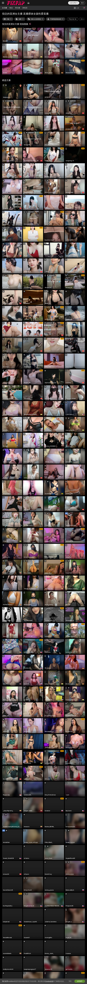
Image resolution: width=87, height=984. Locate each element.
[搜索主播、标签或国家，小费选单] (84, 8)
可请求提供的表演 (55, 19)
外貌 (8, 19)
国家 (20, 19)
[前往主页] (16, 3)
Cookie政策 (49, 981)
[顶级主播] (28, 3)
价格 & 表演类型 (36, 19)
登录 (82, 3)
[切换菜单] (3, 3)
